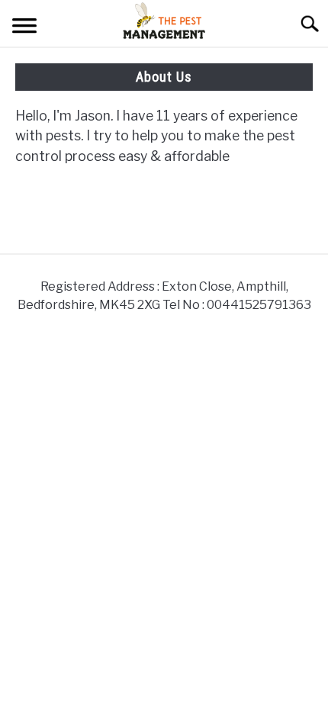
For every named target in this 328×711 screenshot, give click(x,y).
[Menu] (24, 28)
